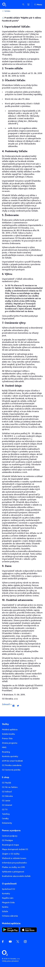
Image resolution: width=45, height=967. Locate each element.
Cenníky (5, 818)
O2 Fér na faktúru (10, 787)
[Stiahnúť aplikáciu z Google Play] (10, 929)
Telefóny (6, 814)
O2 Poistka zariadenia (11, 765)
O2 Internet (7, 805)
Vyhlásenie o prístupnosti (13, 871)
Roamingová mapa (10, 845)
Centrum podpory (10, 836)
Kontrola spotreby (10, 756)
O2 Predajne (7, 840)
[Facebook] (13, 706)
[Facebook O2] (3, 941)
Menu (39, 4)
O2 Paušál (6, 782)
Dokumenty (7, 823)
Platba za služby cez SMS (13, 867)
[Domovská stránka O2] (5, 952)
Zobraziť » (7, 704)
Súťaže (5, 911)
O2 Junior (6, 800)
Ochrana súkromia (10, 916)
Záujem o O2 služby (11, 853)
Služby (5, 724)
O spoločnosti (9, 883)
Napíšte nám (7, 898)
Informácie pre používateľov (14, 862)
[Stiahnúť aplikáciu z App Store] (28, 929)
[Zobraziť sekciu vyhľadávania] (23, 4)
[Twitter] (18, 706)
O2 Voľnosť (7, 791)
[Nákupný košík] (28, 4)
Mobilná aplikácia (10, 729)
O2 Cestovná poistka (11, 769)
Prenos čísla (7, 738)
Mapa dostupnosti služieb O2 (15, 849)
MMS (4, 747)
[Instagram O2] (25, 941)
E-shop (5, 777)
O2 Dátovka (7, 796)
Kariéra (5, 907)
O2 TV (5, 809)
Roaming (6, 752)
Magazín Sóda (8, 902)
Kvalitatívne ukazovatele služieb (16, 876)
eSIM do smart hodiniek (12, 761)
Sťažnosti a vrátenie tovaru (14, 858)
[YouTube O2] (10, 941)
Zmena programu (9, 743)
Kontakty (6, 893)
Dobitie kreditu (8, 734)
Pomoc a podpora (11, 830)
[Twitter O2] (17, 941)
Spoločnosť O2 (8, 889)
